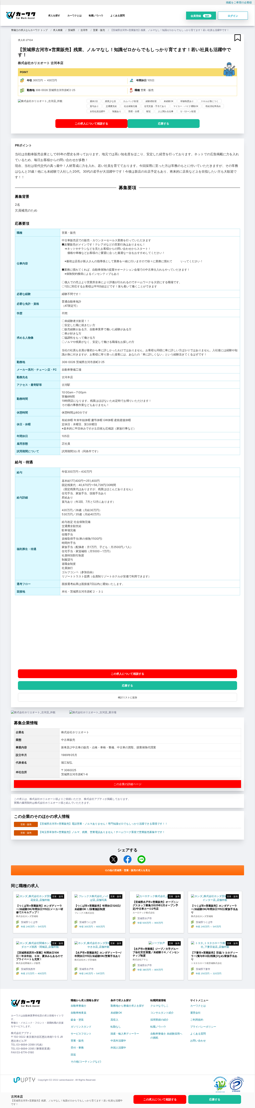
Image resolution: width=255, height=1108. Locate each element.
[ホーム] (25, 1005)
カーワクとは (74, 15)
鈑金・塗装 (77, 1019)
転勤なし (116, 1026)
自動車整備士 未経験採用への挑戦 (166, 1034)
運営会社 (195, 1012)
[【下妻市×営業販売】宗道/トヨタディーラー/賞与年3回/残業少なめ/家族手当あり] (215, 946)
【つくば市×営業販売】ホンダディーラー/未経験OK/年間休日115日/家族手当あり (214, 909)
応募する (163, 123)
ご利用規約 (196, 1019)
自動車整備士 (78, 1005)
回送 (73, 1054)
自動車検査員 (78, 1012)
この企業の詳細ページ (127, 784)
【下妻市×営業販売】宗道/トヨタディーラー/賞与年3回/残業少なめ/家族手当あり (214, 956)
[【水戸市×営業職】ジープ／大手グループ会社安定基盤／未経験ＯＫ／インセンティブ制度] (157, 944)
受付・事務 (77, 1047)
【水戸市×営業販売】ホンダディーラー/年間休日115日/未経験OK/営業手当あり (98, 954)
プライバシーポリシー (203, 1026)
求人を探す (54, 15)
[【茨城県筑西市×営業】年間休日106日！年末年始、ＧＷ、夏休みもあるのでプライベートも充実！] (40, 946)
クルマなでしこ (159, 1005)
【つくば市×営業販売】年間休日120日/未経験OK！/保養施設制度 (98, 907)
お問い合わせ (198, 1040)
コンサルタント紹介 (162, 1012)
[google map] (127, 632)
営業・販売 (99, 30)
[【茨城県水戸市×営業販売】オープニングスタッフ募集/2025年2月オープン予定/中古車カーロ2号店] (157, 897)
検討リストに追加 (127, 697)
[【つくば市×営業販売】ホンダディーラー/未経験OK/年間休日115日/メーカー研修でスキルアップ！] (40, 899)
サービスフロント (81, 1033)
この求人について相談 (91, 123)
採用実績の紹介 (159, 1019)
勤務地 (31, 90)
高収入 (114, 1019)
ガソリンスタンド (81, 1026)
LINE (141, 859)
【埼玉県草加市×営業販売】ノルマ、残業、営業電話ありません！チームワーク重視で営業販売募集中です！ (102, 832)
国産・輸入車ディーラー (125, 1033)
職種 (137, 90)
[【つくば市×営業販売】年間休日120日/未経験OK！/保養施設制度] (99, 899)
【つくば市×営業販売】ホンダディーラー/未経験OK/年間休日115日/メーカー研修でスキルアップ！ (39, 909)
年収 (29, 80)
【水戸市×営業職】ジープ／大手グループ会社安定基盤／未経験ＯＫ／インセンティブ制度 (156, 952)
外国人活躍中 (118, 1047)
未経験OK (116, 1012)
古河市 (84, 30)
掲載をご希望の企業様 (239, 2)
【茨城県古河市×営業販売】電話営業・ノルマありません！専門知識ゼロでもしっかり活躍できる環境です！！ (103, 823)
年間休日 (141, 80)
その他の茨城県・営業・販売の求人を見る (127, 870)
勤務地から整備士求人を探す (127, 1005)
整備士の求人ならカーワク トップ (29, 30)
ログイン (233, 15)
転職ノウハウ (96, 15)
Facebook (127, 859)
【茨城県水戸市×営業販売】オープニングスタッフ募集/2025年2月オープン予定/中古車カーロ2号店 (155, 905)
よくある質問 (117, 15)
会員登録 (200, 15)
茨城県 (71, 30)
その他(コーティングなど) (86, 1061)
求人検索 (58, 30)
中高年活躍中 (118, 1040)
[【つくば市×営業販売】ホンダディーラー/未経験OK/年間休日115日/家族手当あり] (215, 899)
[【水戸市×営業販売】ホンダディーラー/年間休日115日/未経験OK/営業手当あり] (99, 946)
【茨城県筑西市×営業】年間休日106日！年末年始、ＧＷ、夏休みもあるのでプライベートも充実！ (39, 956)
